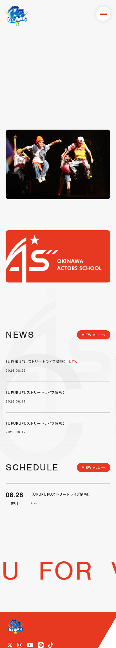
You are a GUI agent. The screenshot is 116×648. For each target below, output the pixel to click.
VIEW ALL (91, 334)
